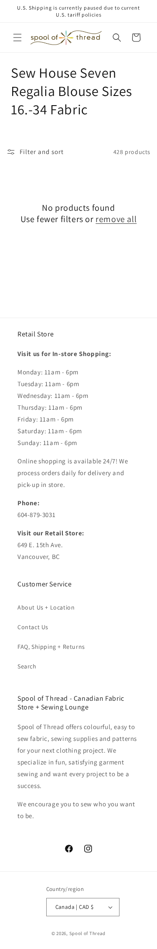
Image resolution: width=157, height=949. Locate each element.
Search (27, 666)
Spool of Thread (87, 933)
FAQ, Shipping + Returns (51, 647)
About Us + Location (46, 607)
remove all (116, 219)
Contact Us (32, 627)
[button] (17, 37)
